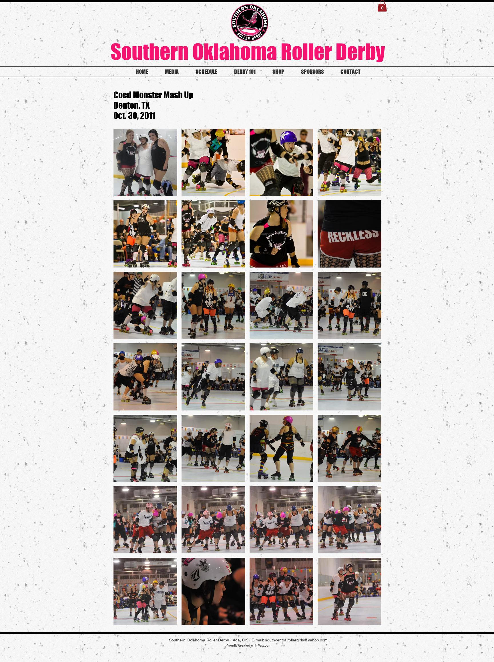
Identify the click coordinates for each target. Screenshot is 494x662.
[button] (382, 6)
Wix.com (264, 645)
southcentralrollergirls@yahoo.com (296, 640)
